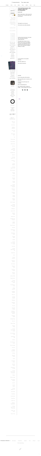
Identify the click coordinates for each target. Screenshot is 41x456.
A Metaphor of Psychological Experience (13, 312)
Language (13, 239)
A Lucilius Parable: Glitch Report (13, 149)
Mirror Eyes (13, 294)
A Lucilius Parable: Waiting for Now (13, 242)
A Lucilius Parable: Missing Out (13, 249)
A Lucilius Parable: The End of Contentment (13, 371)
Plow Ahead (13, 246)
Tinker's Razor (13, 398)
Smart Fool (13, 154)
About (30, 440)
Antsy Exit (13, 305)
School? (14, 358)
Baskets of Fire (13, 216)
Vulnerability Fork (12, 152)
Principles (13, 175)
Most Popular (14, 440)
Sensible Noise (13, 252)
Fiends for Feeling (12, 377)
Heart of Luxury (13, 143)
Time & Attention (13, 141)
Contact (39, 440)
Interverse (13, 382)
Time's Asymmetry (12, 170)
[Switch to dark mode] (39, 454)
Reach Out (13, 227)
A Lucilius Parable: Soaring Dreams (13, 329)
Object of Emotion (12, 225)
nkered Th (18, 2)
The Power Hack (13, 139)
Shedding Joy (13, 208)
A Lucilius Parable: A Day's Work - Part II (13, 407)
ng (28, 2)
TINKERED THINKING (5, 440)
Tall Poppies (13, 300)
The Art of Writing (12, 345)
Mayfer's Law (13, 400)
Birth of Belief (13, 391)
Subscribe (34, 440)
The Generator (13, 263)
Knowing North (13, 396)
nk (25, 2)
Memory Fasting (13, 323)
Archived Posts (20, 440)
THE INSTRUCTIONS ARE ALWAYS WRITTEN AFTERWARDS (24, 9)
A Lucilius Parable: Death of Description (13, 185)
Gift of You (13, 347)
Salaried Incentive (12, 278)
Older (19, 98)
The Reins (13, 339)
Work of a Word (13, 413)
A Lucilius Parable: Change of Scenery (13, 205)
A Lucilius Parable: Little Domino (13, 281)
